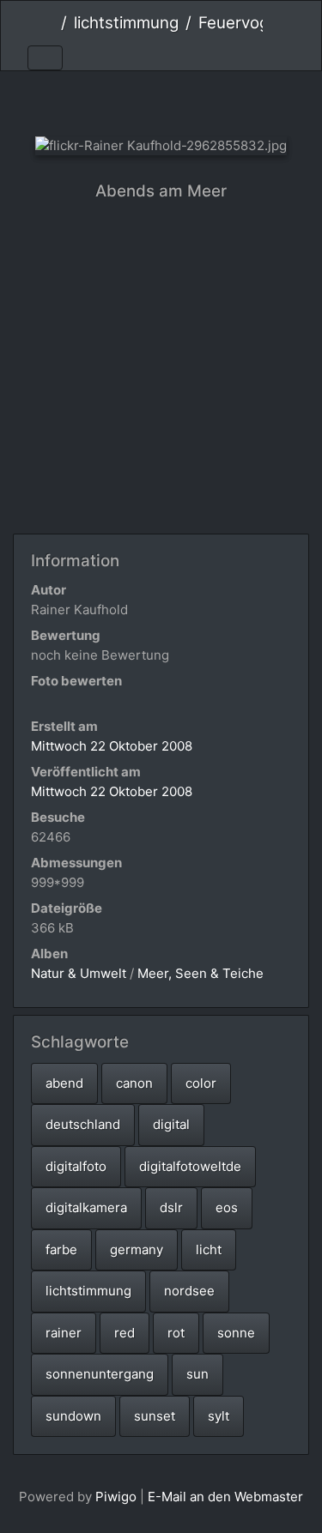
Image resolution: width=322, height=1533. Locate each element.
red (124, 1333)
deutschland (83, 1124)
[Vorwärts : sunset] (218, 100)
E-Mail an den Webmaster (225, 1496)
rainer (64, 1333)
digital (171, 1124)
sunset (154, 1416)
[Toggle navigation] (45, 57)
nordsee (189, 1291)
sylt (218, 1416)
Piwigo (116, 1496)
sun (197, 1374)
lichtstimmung (126, 23)
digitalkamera (86, 1207)
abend (64, 1083)
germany (136, 1249)
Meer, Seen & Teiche (200, 973)
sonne (236, 1333)
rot (176, 1333)
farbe (61, 1249)
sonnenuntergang (100, 1374)
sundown (73, 1416)
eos (227, 1207)
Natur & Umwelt (78, 973)
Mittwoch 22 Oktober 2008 (111, 746)
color (200, 1083)
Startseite (47, 23)
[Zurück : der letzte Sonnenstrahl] (103, 100)
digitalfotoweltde (190, 1166)
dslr (171, 1207)
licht (209, 1249)
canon (134, 1083)
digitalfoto (76, 1166)
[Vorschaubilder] (161, 100)
